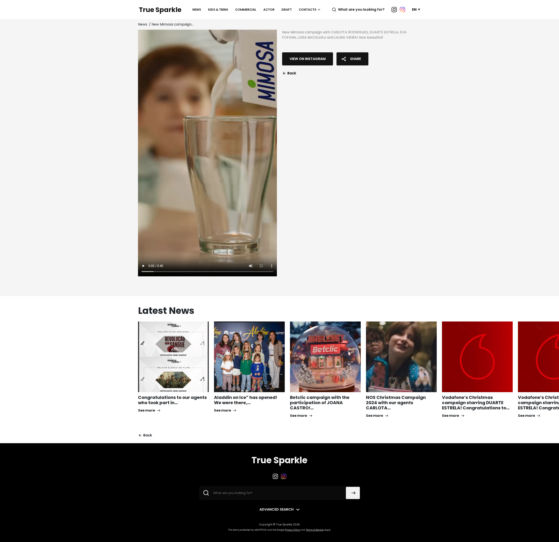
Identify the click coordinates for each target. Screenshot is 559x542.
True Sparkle (160, 9)
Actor (268, 9)
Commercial (245, 9)
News (196, 9)
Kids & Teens (218, 9)
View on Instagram (308, 58)
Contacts (307, 9)
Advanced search (276, 509)
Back (291, 73)
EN (414, 9)
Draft (286, 9)
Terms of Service (314, 530)
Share (355, 58)
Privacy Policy (292, 530)
